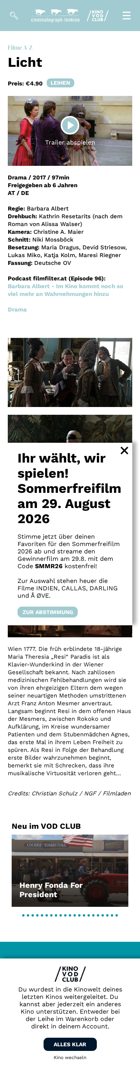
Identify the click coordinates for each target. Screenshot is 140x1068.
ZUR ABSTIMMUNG (48, 612)
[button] (23, 915)
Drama (17, 309)
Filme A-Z (20, 47)
